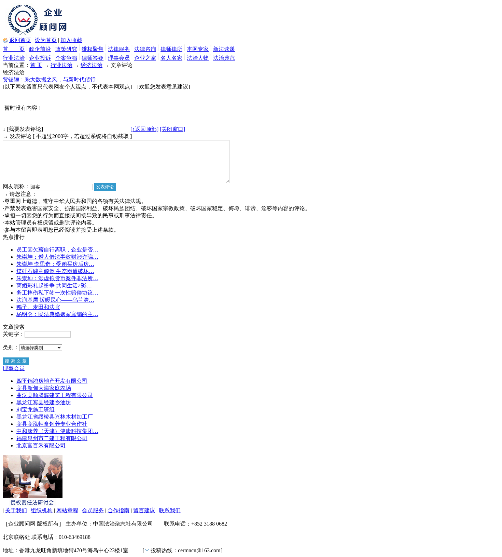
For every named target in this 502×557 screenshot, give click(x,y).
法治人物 (198, 58)
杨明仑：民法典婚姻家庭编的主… (57, 314)
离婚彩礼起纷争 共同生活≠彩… (54, 285)
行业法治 (14, 58)
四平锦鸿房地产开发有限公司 (51, 381)
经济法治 (91, 65)
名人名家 (171, 58)
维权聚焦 (92, 49)
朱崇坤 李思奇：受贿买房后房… (55, 264)
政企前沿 (40, 49)
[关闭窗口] (172, 129)
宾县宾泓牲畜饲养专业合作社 (51, 424)
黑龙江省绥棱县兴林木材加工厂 (54, 417)
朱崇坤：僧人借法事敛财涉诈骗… (57, 257)
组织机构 (42, 510)
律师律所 (171, 49)
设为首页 (46, 40)
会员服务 (93, 510)
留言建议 (144, 510)
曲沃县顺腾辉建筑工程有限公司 (54, 395)
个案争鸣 (66, 58)
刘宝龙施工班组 (35, 409)
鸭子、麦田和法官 (38, 307)
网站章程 (67, 510)
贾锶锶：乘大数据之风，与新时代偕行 (49, 79)
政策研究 (66, 49)
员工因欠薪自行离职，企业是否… (57, 250)
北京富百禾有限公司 (41, 445)
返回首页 (20, 40)
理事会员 (119, 58)
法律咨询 (145, 49)
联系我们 (170, 510)
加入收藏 (71, 40)
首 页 (14, 49)
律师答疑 (92, 58)
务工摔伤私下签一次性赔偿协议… (57, 293)
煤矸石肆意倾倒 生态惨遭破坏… (55, 271)
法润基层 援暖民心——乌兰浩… (55, 300)
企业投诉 (40, 58)
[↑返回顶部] (144, 129)
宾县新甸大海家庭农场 (43, 388)
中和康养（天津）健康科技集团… (57, 431)
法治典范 (224, 58)
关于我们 (16, 510)
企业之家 (145, 58)
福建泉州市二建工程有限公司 (51, 438)
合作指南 (118, 510)
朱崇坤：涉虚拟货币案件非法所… (57, 278)
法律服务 (119, 49)
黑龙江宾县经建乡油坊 (43, 402)
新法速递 (224, 49)
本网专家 (198, 49)
